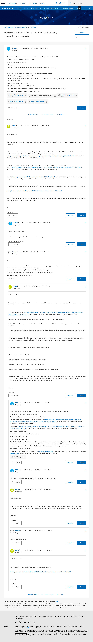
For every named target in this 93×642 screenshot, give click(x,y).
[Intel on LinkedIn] (24, 623)
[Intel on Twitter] (20, 623)
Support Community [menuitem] (7, 8)
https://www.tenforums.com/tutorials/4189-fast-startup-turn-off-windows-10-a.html (34, 191)
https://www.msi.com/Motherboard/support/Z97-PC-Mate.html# (34, 177)
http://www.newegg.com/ (45, 451)
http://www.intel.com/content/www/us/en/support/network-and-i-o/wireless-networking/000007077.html (41, 156)
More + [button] (42, 3)
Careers (56, 616)
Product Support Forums (22, 27)
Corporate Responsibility (68, 616)
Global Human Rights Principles (27, 634)
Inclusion (80, 616)
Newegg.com (14, 453)
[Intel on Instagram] (33, 623)
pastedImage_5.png (37, 101)
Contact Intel (33, 616)
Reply (82, 108)
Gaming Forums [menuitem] (67, 8)
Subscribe (82, 33)
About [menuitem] (19, 8)
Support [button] (23, 3)
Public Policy (19, 618)
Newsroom (42, 616)
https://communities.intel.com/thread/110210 (25, 572)
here (56, 601)
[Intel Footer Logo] (6, 626)
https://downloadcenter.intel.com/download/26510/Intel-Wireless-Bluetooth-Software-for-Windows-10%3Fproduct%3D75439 (46, 421)
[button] (85, 48)
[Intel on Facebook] (15, 623)
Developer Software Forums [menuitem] (32, 8)
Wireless (33, 27)
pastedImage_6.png (66, 95)
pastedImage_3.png (16, 101)
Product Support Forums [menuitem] (51, 8)
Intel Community (8, 27)
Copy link (70, 215)
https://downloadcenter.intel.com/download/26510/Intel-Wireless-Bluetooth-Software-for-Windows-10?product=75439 (45, 313)
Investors (50, 616)
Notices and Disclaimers (21, 633)
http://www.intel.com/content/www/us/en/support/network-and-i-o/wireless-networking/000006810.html (47, 167)
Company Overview (21, 616)
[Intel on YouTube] (29, 623)
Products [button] (13, 3)
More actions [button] (80, 38)
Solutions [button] (33, 3)
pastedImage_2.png (16, 95)
